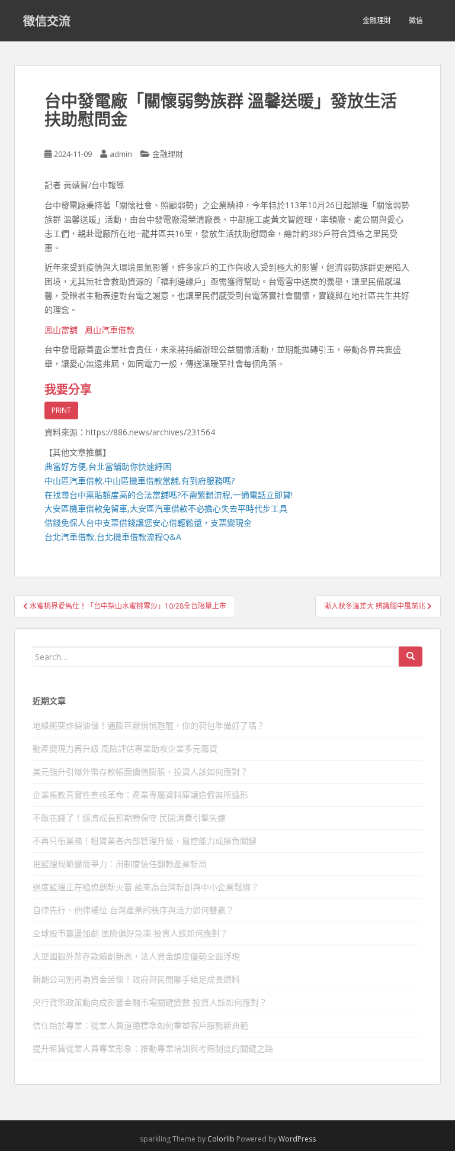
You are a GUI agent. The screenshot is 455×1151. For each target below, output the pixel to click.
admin (121, 153)
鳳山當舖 (61, 329)
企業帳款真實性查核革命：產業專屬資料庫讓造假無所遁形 (140, 794)
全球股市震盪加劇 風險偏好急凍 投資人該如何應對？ (130, 933)
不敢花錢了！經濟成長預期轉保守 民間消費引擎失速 (129, 817)
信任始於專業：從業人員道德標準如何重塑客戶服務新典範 (140, 1025)
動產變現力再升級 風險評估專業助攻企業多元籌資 (125, 748)
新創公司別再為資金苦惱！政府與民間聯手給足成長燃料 (136, 979)
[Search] (410, 656)
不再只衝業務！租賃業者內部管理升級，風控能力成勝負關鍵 (145, 840)
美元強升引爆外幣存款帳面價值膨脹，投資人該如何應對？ (140, 771)
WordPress (297, 1139)
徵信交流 (47, 20)
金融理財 (377, 20)
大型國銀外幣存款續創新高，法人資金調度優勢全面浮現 (136, 956)
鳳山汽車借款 (109, 329)
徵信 (416, 20)
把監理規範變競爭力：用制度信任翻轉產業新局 (120, 863)
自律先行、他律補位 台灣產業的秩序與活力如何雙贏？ (133, 910)
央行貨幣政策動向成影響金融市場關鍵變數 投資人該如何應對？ (150, 1002)
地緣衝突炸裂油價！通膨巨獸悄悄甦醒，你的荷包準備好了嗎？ (149, 725)
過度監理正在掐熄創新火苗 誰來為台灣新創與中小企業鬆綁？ (146, 887)
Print (61, 410)
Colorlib (221, 1139)
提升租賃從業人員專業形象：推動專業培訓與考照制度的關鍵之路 (153, 1048)
